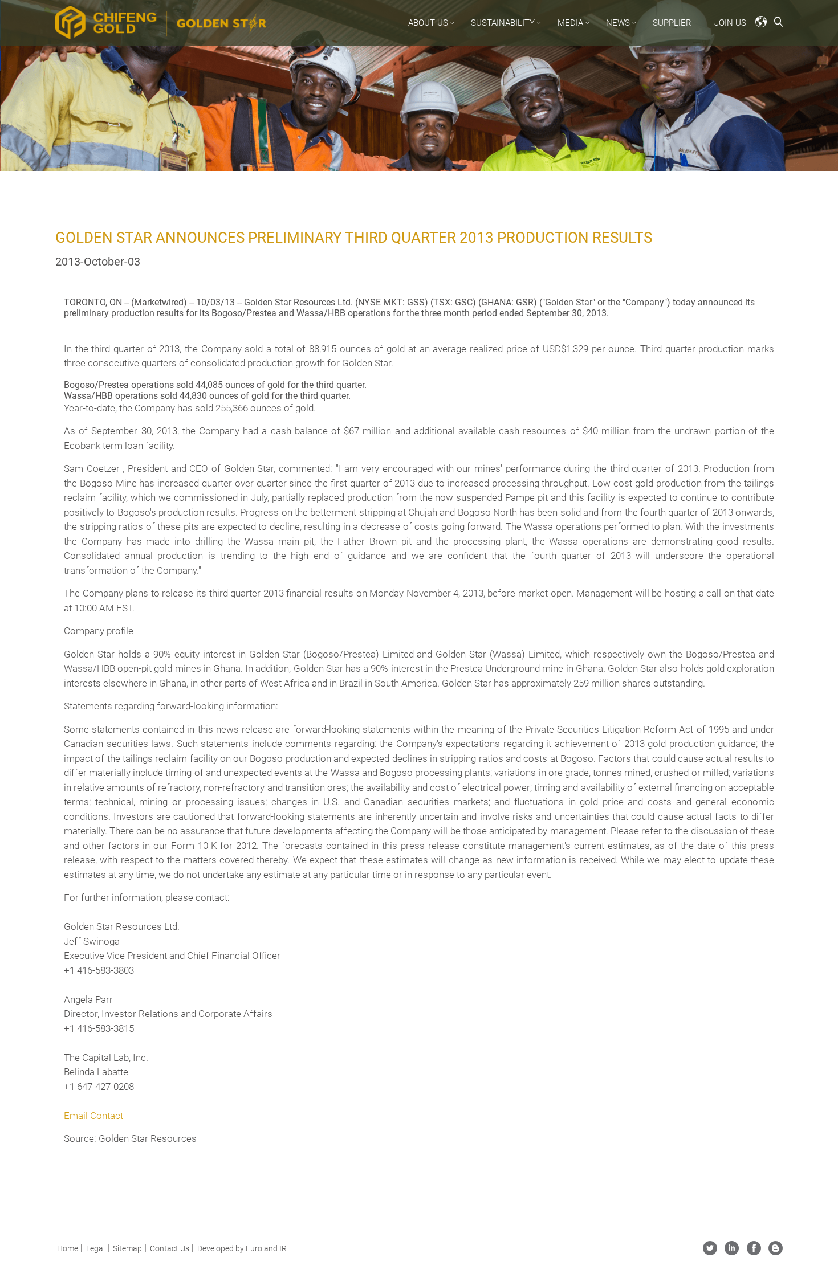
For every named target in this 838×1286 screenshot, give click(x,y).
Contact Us (169, 1248)
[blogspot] (775, 1252)
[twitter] (710, 1252)
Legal (95, 1248)
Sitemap (127, 1248)
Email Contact (93, 1115)
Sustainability (503, 23)
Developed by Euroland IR (242, 1248)
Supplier (672, 23)
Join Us (730, 23)
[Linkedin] (732, 1252)
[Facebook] (754, 1252)
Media (570, 23)
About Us (428, 23)
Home (67, 1248)
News (618, 23)
